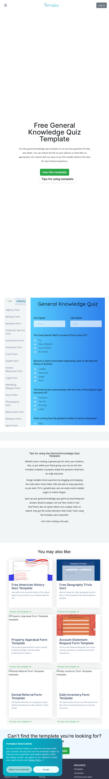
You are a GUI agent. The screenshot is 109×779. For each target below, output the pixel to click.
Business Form (13, 323)
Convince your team (83, 777)
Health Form (12, 360)
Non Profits (12, 394)
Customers (79, 773)
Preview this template (19, 611)
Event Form (12, 354)
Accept (46, 769)
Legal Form (11, 377)
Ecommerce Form (15, 340)
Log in (101, 5)
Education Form (14, 347)
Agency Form (13, 309)
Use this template (54, 172)
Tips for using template (58, 179)
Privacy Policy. (35, 760)
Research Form (13, 418)
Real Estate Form (15, 411)
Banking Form (13, 316)
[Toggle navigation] (5, 5)
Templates (78, 769)
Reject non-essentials (19, 769)
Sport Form (12, 425)
